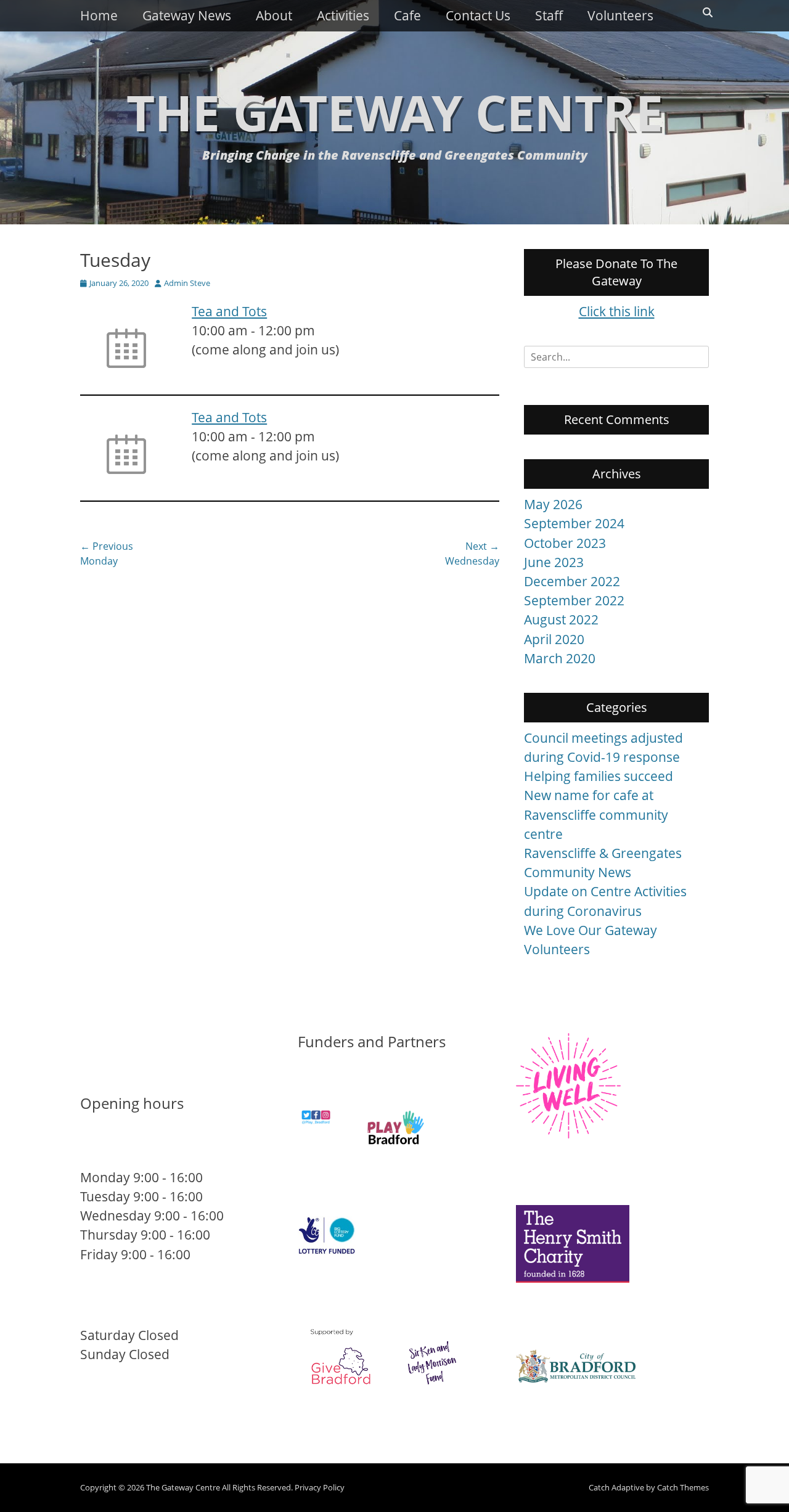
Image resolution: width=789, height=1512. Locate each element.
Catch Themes (683, 1487)
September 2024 (574, 523)
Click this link (617, 311)
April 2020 (554, 639)
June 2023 (554, 562)
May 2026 (553, 504)
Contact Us (478, 15)
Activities (343, 15)
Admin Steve (187, 282)
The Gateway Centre (394, 111)
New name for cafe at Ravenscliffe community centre (596, 814)
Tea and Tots (229, 311)
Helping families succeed (598, 776)
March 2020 (559, 658)
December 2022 (572, 581)
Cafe (407, 15)
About (274, 15)
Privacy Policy (320, 1487)
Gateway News (186, 15)
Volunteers (620, 15)
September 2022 (574, 600)
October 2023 (565, 543)
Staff (549, 15)
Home (99, 15)
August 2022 (561, 619)
